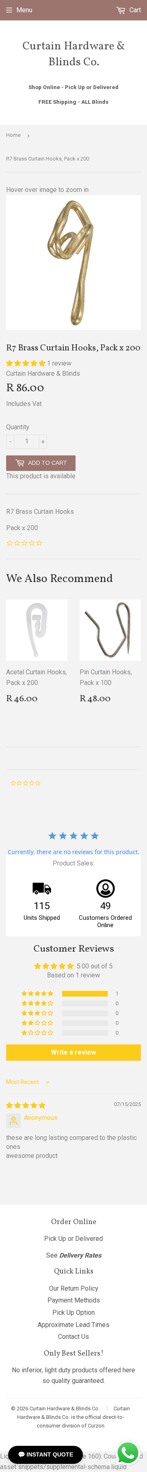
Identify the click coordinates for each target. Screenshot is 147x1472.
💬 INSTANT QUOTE (45, 1454)
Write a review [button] (73, 1052)
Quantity (17, 427)
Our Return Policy (73, 1288)
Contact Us (73, 1336)
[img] (25, 1105)
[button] (26, 363)
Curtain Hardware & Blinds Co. (73, 54)
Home (13, 135)
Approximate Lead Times (73, 1325)
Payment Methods (73, 1300)
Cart (134, 10)
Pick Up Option (73, 1312)
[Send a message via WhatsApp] (128, 1453)
